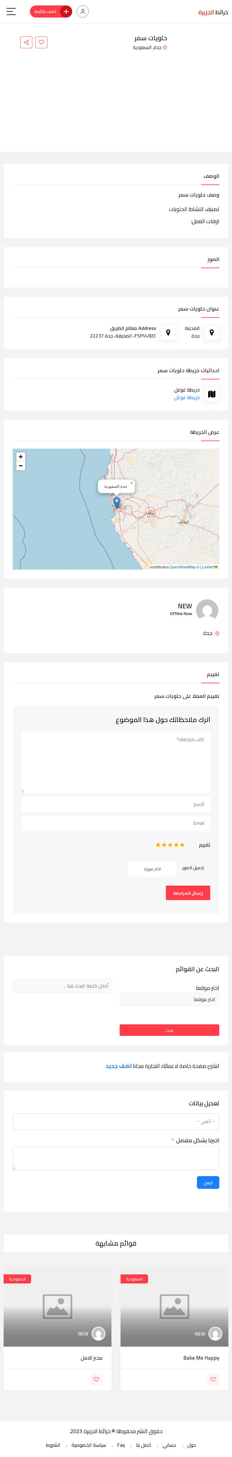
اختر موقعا (207, 988)
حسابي (169, 1444)
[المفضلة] (41, 42)
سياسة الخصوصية (89, 1444)
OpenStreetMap (183, 566)
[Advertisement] (116, 97)
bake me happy (201, 1358)
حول (191, 1444)
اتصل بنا (143, 1444)
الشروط (53, 1444)
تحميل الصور (193, 868)
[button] (117, 503)
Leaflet (208, 566)
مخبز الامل (91, 1358)
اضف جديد (119, 1066)
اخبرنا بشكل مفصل (197, 1140)
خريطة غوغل (187, 397)
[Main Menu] (11, 11)
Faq (121, 1444)
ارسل (208, 1182)
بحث (169, 1030)
